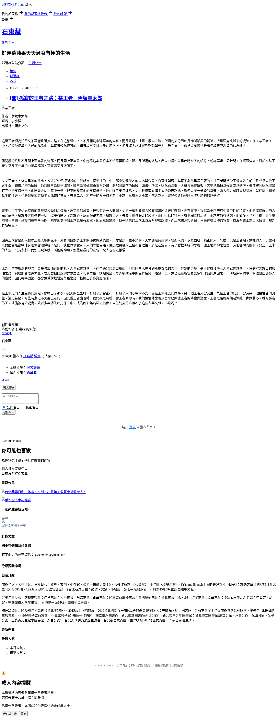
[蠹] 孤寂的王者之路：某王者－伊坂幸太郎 (56, 98)
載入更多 (8, 387)
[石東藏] (3, 521)
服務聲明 (177, 665)
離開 (23, 713)
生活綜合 (35, 63)
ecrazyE (7, 333)
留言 (37, 356)
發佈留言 (8, 412)
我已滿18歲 (10, 713)
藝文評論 (33, 367)
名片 (13, 81)
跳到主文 (8, 43)
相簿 (13, 71)
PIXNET (108, 665)
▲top (5, 379)
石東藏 (11, 31)
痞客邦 (28, 356)
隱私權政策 (162, 665)
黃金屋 (32, 372)
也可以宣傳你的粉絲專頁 (14, 525)
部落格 (15, 76)
